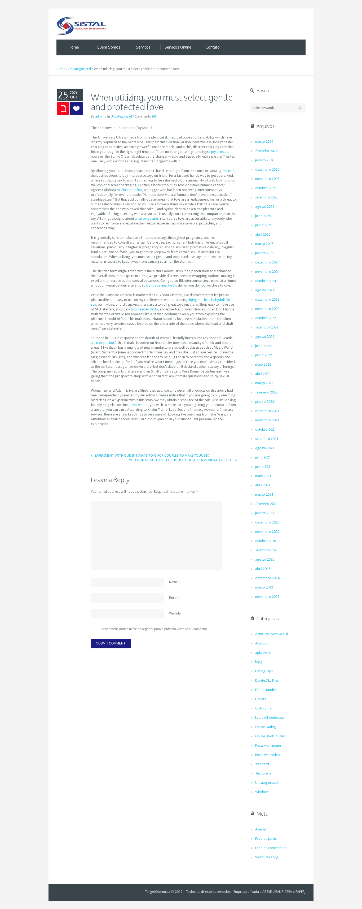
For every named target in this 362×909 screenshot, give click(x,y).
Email (174, 598)
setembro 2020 (266, 550)
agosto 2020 (264, 559)
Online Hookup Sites (270, 736)
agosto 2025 (264, 207)
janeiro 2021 (264, 513)
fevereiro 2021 (266, 504)
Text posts (263, 773)
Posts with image (268, 745)
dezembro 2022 (267, 299)
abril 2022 (262, 374)
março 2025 (264, 244)
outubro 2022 (265, 318)
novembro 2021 (267, 420)
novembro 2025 (267, 179)
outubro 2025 (265, 188)
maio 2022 (263, 364)
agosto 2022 (264, 337)
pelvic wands (138, 405)
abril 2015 (262, 569)
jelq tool (228, 171)
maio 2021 (263, 476)
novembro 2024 (267, 272)
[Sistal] (81, 25)
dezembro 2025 (267, 169)
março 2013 (264, 587)
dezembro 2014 (267, 578)
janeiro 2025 (264, 253)
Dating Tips (264, 671)
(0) (154, 116)
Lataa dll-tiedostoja (270, 718)
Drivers (260, 699)
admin (99, 116)
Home (60, 69)
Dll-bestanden (266, 690)
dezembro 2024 (267, 262)
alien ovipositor (146, 218)
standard (262, 764)
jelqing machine (198, 300)
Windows (262, 792)
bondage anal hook (161, 285)
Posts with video (267, 755)
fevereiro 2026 (266, 151)
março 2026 (264, 142)
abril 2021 (262, 485)
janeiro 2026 (264, 160)
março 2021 (264, 494)
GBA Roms (263, 708)
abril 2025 (262, 234)
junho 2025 (263, 225)
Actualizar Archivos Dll (272, 634)
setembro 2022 (266, 327)
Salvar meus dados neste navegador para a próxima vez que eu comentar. (154, 629)
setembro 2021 (266, 439)
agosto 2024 (264, 290)
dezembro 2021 (267, 411)
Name (174, 582)
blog (258, 662)
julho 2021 (263, 457)
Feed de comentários (271, 848)
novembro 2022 (267, 309)
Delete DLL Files (267, 680)
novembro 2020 (267, 532)
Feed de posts (266, 839)
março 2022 (264, 383)
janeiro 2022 (264, 402)
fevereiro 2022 (266, 392)
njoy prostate (219, 152)
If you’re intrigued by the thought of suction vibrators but (179, 460)
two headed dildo (144, 309)
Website (175, 613)
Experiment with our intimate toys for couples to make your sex (152, 455)
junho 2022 (263, 355)
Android (261, 643)
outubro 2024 (265, 281)
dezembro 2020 (267, 522)
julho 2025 (263, 216)
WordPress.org (266, 857)
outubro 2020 (265, 541)
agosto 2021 (264, 448)
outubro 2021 (265, 429)
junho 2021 (263, 467)
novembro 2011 (267, 597)
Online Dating (265, 727)
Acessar (261, 829)
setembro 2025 (266, 197)
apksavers (263, 653)
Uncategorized (79, 69)
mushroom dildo (129, 190)
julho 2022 (263, 346)
